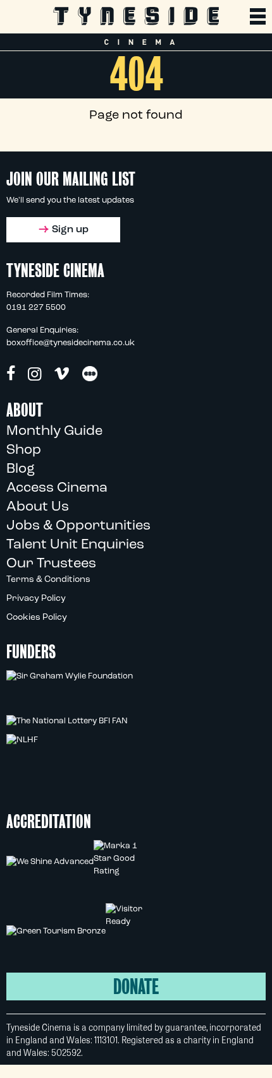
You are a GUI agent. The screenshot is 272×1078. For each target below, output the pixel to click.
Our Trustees (51, 564)
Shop (23, 450)
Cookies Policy (36, 617)
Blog (20, 469)
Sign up (70, 230)
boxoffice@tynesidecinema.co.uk (70, 343)
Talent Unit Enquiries (75, 545)
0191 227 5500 (36, 308)
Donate (136, 986)
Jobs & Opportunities (78, 526)
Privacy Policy (36, 598)
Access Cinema (57, 488)
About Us (37, 507)
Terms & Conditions (48, 579)
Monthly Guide (54, 431)
